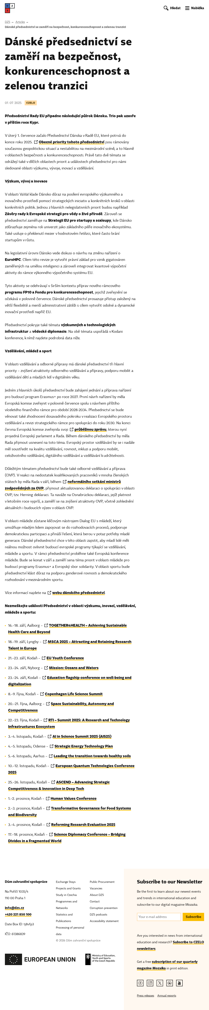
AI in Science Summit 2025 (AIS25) (81, 736)
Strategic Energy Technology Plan (83, 746)
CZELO (30, 102)
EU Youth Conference (65, 658)
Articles (20, 22)
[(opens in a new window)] (40, 960)
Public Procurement (102, 882)
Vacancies (96, 888)
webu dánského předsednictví (78, 592)
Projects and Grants (68, 888)
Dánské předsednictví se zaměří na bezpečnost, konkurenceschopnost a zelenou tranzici (65, 27)
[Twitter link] (160, 983)
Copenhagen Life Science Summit (74, 694)
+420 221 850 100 (18, 914)
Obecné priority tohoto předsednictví (71, 142)
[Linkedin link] (169, 983)
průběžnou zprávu (90, 429)
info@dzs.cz (14, 908)
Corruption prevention (104, 908)
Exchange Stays (66, 882)
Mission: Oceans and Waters (74, 667)
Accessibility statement (104, 921)
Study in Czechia (66, 895)
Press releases (145, 995)
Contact (95, 901)
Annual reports (166, 995)
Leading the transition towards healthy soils (92, 756)
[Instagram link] (150, 983)
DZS (7, 22)
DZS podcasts (98, 914)
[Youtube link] (179, 983)
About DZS (97, 895)
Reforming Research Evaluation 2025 (83, 824)
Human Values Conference (74, 798)
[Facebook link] (140, 983)
